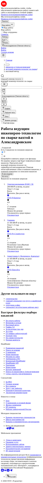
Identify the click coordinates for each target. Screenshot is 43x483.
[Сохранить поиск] (3, 91)
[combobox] (12, 79)
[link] (5, 42)
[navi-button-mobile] (3, 55)
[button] (3, 48)
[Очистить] (4, 84)
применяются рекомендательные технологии (21, 456)
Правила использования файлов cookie (17, 19)
